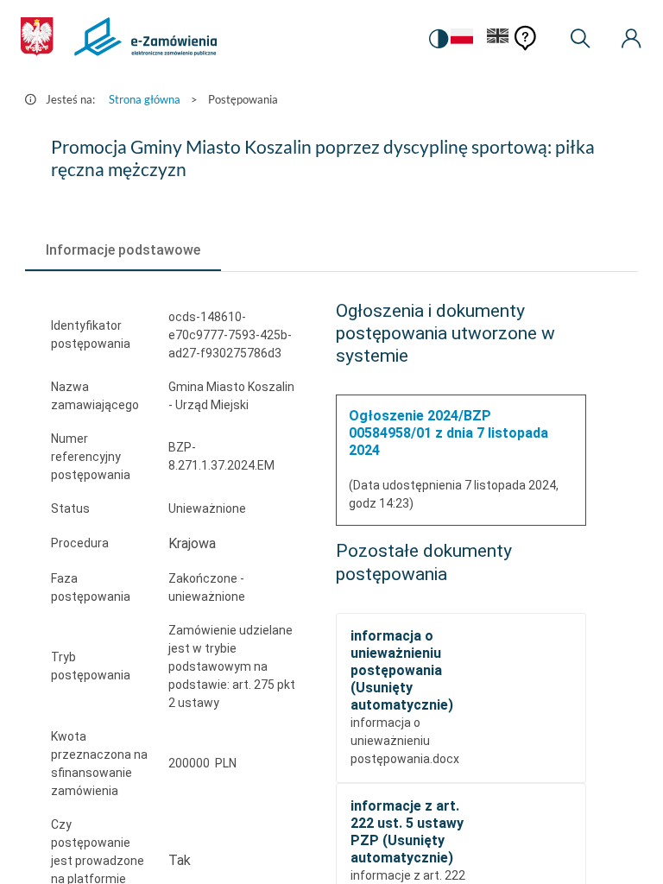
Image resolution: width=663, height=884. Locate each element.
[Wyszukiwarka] (580, 39)
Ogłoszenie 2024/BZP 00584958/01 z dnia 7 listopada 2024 (448, 432)
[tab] (123, 250)
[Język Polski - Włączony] (462, 39)
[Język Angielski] (498, 39)
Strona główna (144, 99)
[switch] (438, 39)
